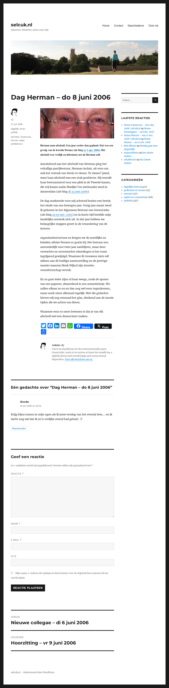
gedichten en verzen (134, 190)
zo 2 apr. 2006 (91, 150)
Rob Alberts (130, 145)
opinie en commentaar (136, 197)
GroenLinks (25, 136)
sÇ (12, 119)
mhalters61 (130, 159)
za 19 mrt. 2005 (62, 214)
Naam (15, 523)
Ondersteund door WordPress (38, 672)
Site (14, 556)
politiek (14, 132)
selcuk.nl (21, 25)
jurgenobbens (131, 152)
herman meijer (17, 140)
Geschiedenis (136, 25)
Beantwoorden (19, 428)
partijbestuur (17, 143)
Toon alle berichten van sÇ (78, 359)
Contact (118, 25)
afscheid (15, 136)
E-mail (16, 539)
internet (128, 193)
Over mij (153, 25)
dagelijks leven (18, 128)
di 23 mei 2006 (78, 191)
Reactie (17, 473)
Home (105, 25)
